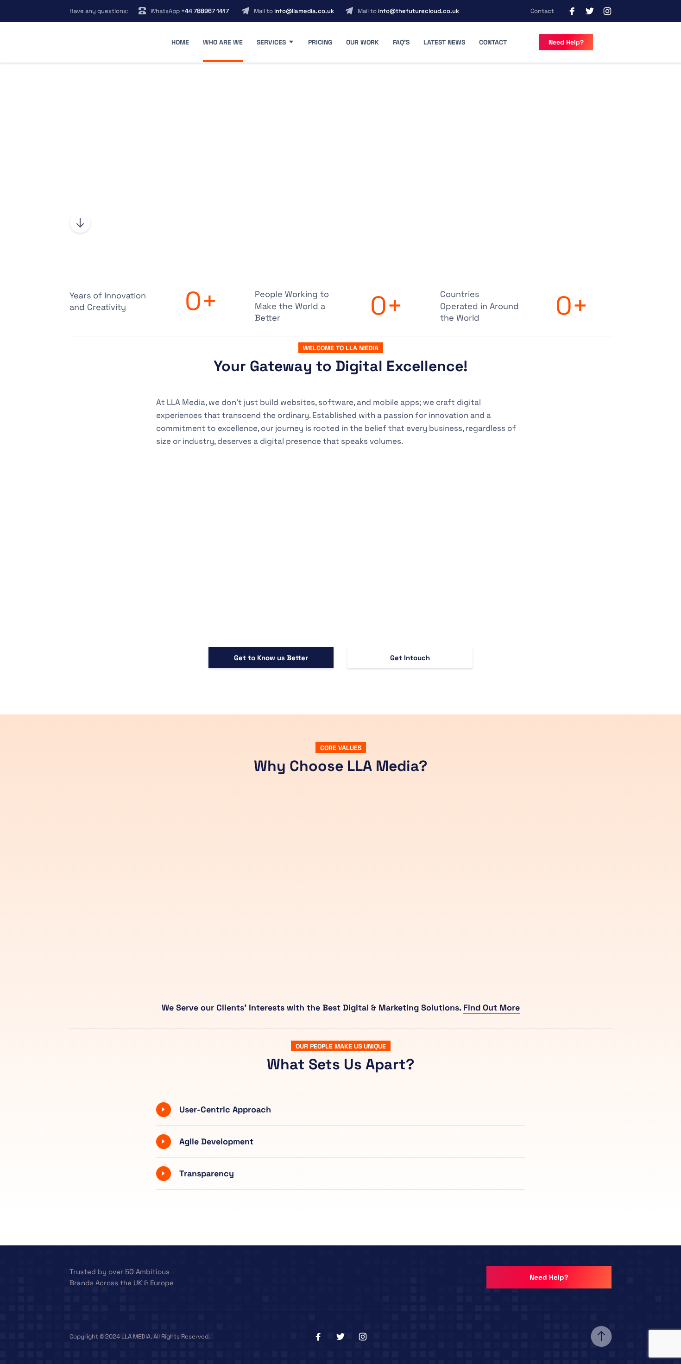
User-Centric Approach (225, 1109)
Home (180, 42)
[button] (340, 1109)
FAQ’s (401, 42)
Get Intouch (410, 657)
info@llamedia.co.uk (304, 11)
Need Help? (566, 42)
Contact (542, 11)
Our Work (362, 42)
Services (271, 42)
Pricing (320, 42)
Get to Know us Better (271, 657)
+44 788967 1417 (205, 11)
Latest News (444, 42)
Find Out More (491, 1007)
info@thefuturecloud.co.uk (418, 11)
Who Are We (223, 42)
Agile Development (216, 1141)
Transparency (206, 1173)
